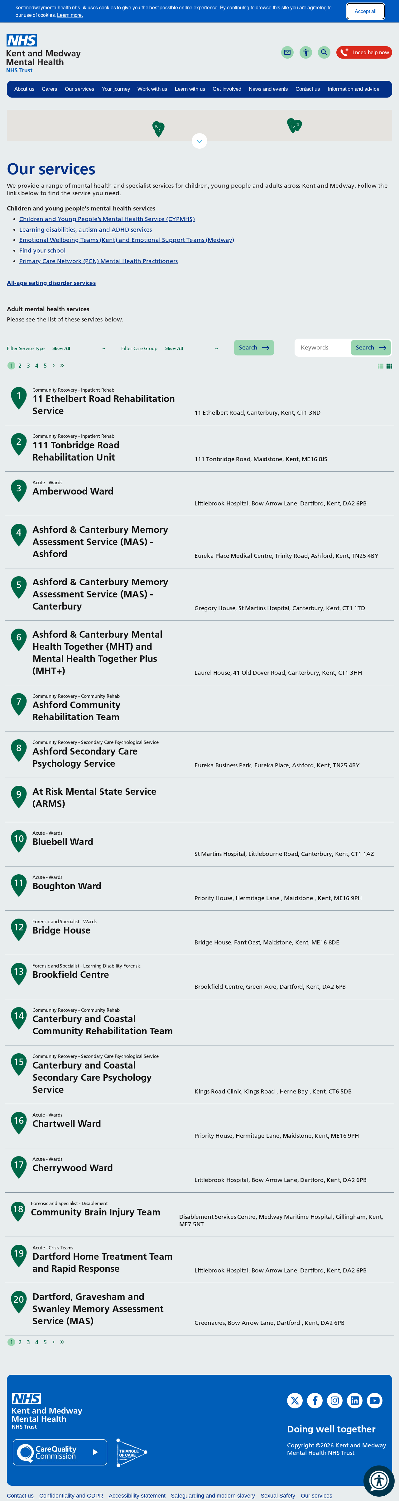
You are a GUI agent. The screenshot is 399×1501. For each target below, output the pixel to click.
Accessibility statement (137, 1496)
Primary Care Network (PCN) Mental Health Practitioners (98, 261)
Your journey (116, 89)
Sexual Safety (278, 1496)
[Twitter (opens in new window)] (295, 1400)
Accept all (366, 11)
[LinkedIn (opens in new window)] (355, 1400)
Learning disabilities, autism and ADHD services (85, 229)
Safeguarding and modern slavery (213, 1496)
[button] (297, 126)
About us (24, 89)
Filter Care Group (139, 348)
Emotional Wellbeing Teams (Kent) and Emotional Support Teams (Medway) (126, 240)
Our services (79, 89)
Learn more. (70, 14)
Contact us (308, 89)
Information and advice (353, 89)
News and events (268, 89)
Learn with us (190, 89)
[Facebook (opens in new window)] (315, 1400)
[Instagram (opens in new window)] (335, 1400)
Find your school (42, 250)
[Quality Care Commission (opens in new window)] (60, 1452)
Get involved (227, 89)
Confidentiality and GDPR (71, 1496)
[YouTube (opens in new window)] (374, 1400)
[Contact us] (287, 52)
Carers (49, 89)
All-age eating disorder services (51, 283)
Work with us (152, 89)
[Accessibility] (306, 52)
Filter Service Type (26, 348)
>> (62, 365)
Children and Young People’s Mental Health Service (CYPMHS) (107, 219)
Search (248, 347)
